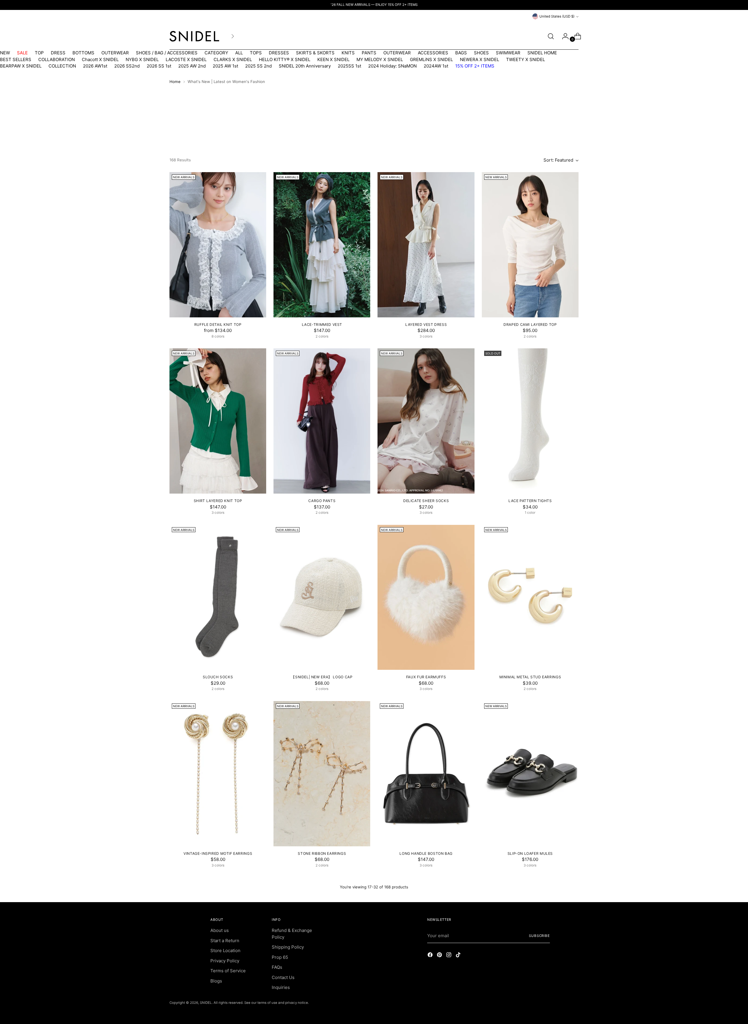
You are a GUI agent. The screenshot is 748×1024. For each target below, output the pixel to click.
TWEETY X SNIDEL (525, 59)
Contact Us (283, 977)
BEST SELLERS (15, 59)
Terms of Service (228, 970)
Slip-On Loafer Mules (530, 853)
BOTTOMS (83, 53)
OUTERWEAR (115, 53)
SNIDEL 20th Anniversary (305, 66)
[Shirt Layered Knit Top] (217, 421)
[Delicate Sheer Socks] (426, 421)
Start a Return (224, 940)
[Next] (232, 36)
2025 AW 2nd (192, 66)
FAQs (277, 967)
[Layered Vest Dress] (426, 244)
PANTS (369, 53)
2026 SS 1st (159, 66)
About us (219, 930)
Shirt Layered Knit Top (218, 501)
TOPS (256, 53)
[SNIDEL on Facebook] (430, 956)
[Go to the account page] (563, 36)
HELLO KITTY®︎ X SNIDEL (284, 59)
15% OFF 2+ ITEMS (474, 66)
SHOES (481, 53)
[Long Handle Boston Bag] (426, 773)
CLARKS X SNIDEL (233, 59)
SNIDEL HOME (542, 53)
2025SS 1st (349, 66)
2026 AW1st (95, 66)
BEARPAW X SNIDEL (20, 66)
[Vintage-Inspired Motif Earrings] (217, 773)
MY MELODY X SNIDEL (379, 59)
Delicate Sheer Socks (426, 501)
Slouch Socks (218, 677)
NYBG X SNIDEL (142, 59)
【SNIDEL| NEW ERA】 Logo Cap (321, 677)
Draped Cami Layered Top (530, 324)
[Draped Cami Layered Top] (530, 244)
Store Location (225, 950)
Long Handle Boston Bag (426, 853)
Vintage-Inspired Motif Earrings (217, 853)
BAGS (461, 53)
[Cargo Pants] (321, 421)
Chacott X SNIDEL (100, 59)
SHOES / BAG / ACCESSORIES (167, 53)
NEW (5, 53)
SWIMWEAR (508, 53)
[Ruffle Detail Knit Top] (217, 244)
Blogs (216, 981)
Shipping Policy (288, 947)
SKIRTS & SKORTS (315, 53)
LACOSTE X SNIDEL (186, 59)
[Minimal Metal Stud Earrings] (530, 597)
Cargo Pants (321, 501)
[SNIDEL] (194, 36)
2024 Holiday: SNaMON (392, 66)
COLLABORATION (56, 59)
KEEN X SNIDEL (333, 59)
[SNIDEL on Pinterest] (440, 956)
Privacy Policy (224, 961)
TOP (39, 53)
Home (175, 81)
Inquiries (281, 987)
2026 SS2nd (127, 66)
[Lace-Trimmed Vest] (321, 244)
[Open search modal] (551, 36)
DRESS (58, 53)
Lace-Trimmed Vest (322, 324)
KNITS (348, 53)
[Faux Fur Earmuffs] (426, 597)
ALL (239, 53)
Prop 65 (280, 957)
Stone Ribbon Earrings (322, 853)
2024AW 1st (436, 66)
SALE (22, 53)
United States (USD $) (556, 16)
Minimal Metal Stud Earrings (530, 677)
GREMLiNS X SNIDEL (431, 59)
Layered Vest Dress (426, 324)
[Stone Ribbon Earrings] (321, 773)
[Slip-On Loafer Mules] (530, 773)
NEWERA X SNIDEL (479, 59)
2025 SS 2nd (258, 66)
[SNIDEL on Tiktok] (458, 956)
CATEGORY (216, 53)
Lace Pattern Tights (530, 501)
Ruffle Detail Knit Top (218, 324)
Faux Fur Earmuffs (426, 677)
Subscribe (539, 936)
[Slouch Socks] (217, 597)
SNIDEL (206, 1003)
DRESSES (279, 53)
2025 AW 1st (225, 66)
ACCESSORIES (433, 53)
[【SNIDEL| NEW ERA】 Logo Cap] (321, 597)
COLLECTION (62, 66)
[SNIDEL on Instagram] (449, 956)
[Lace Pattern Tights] (530, 421)
